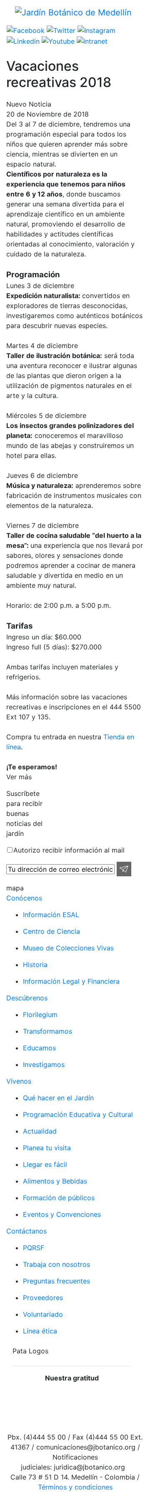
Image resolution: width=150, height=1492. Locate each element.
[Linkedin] (23, 40)
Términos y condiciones (75, 1487)
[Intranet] (91, 40)
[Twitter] (60, 30)
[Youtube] (57, 40)
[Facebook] (26, 30)
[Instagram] (95, 30)
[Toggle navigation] (12, 23)
